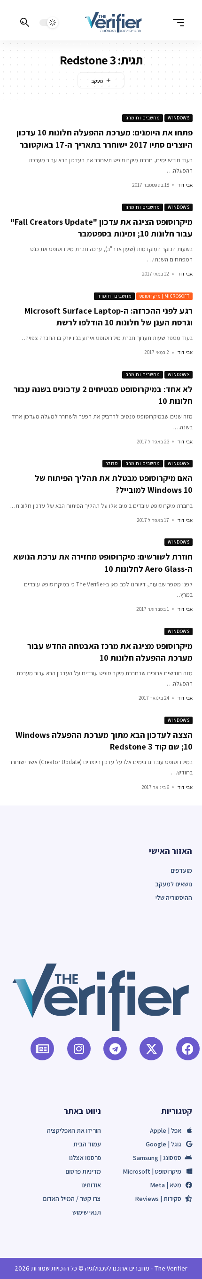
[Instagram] (79, 1048)
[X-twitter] (151, 1048)
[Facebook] (188, 1048)
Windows (179, 118)
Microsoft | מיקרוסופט (165, 296)
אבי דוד (185, 185)
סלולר (112, 463)
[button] (176, 22)
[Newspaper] (42, 1048)
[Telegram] (115, 1048)
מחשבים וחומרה (142, 118)
